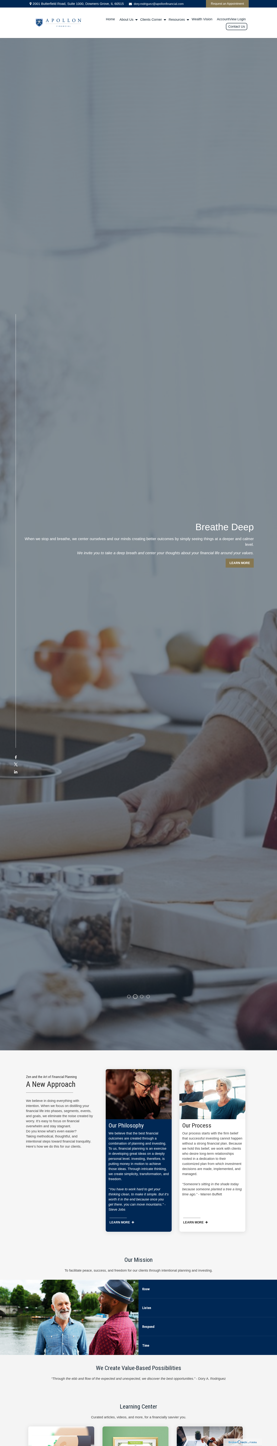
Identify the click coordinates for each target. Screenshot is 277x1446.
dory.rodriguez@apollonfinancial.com (159, 3)
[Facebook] (16, 757)
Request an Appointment (227, 3)
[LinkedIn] (15, 772)
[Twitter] (16, 765)
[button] (110, 19)
